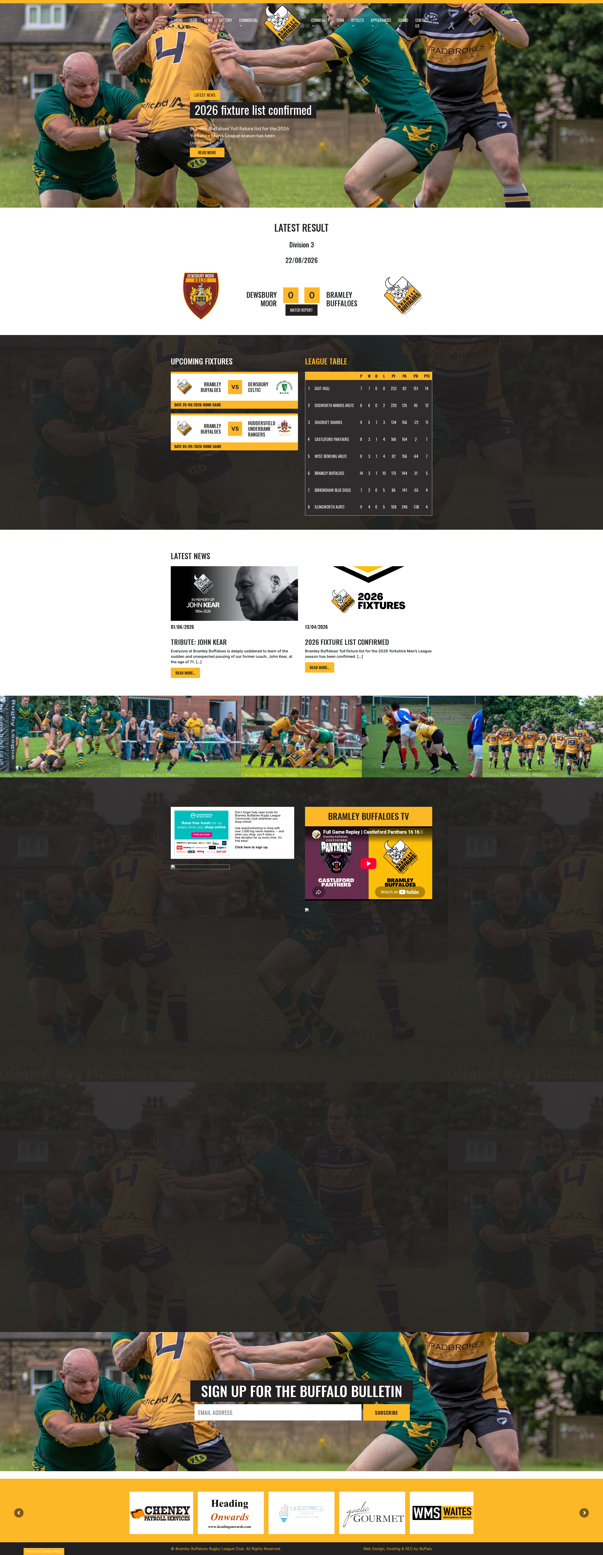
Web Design (373, 1548)
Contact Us (422, 23)
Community (320, 20)
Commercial (248, 20)
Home (178, 20)
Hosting (393, 1548)
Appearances (381, 20)
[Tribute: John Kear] (234, 593)
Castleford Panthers (332, 439)
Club (193, 20)
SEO (409, 1548)
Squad (403, 20)
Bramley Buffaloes (329, 473)
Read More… (185, 673)
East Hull (322, 388)
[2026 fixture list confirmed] (368, 593)
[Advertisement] (234, 1263)
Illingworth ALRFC (329, 507)
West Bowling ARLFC (331, 456)
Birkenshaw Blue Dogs (333, 490)
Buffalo (426, 1548)
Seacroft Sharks (328, 422)
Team (340, 20)
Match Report (301, 310)
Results (357, 20)
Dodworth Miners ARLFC (334, 405)
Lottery (225, 20)
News (208, 20)
